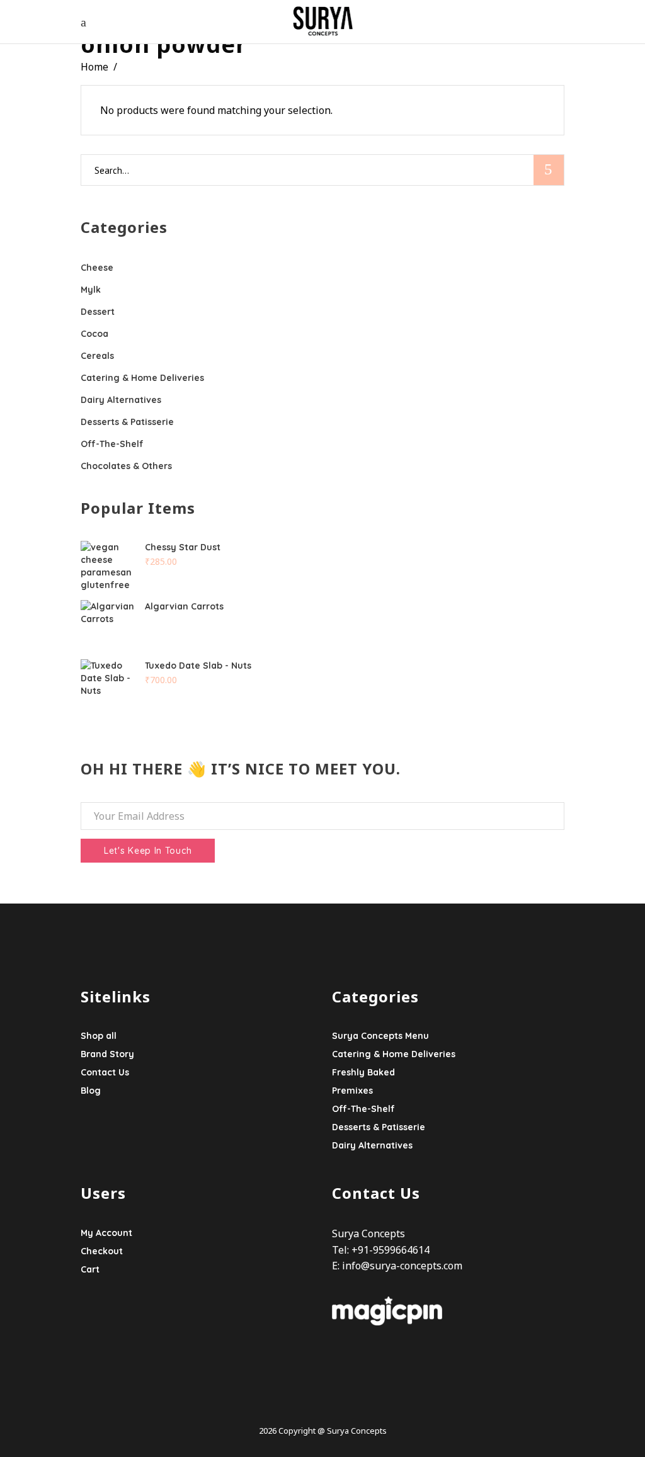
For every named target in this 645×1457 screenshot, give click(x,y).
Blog (91, 1090)
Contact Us (105, 1072)
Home (94, 67)
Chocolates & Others (126, 466)
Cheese (97, 267)
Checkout (102, 1251)
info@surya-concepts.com (402, 1266)
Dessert (98, 311)
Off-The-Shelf (112, 444)
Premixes (352, 1090)
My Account (106, 1233)
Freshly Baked (363, 1072)
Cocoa (94, 333)
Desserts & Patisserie (127, 422)
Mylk (91, 289)
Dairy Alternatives (121, 399)
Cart (90, 1269)
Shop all (99, 1035)
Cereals (97, 355)
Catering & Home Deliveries (142, 377)
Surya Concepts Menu (380, 1035)
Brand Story (107, 1054)
